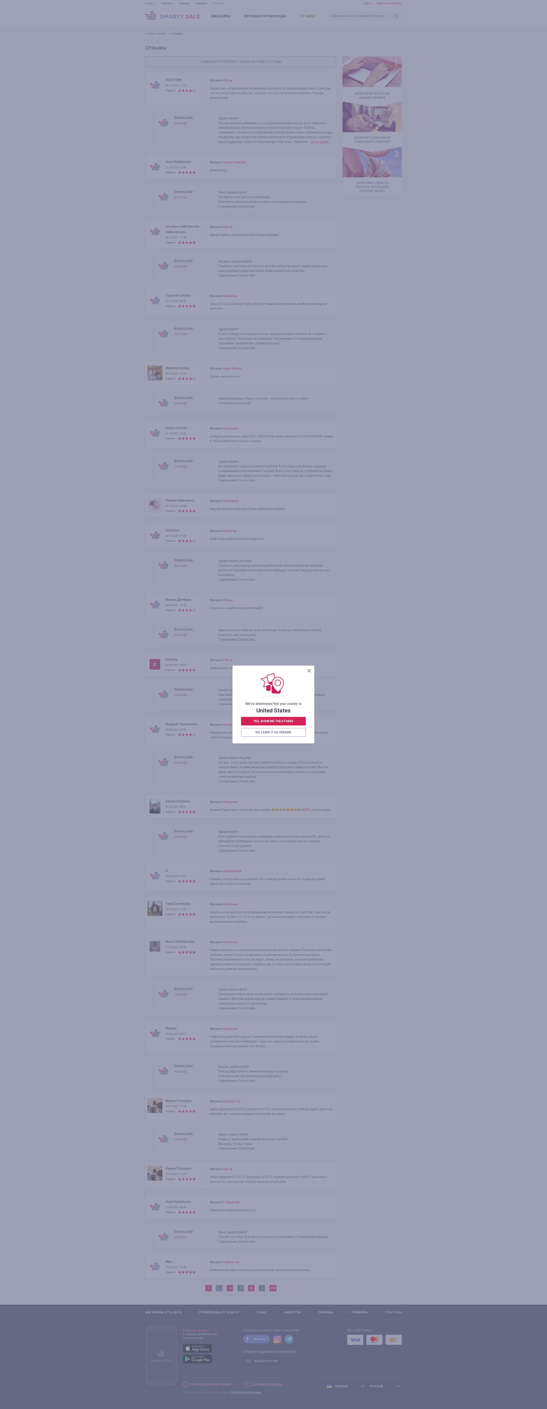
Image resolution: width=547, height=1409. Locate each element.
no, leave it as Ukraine (273, 732)
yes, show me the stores (273, 721)
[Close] (309, 670)
